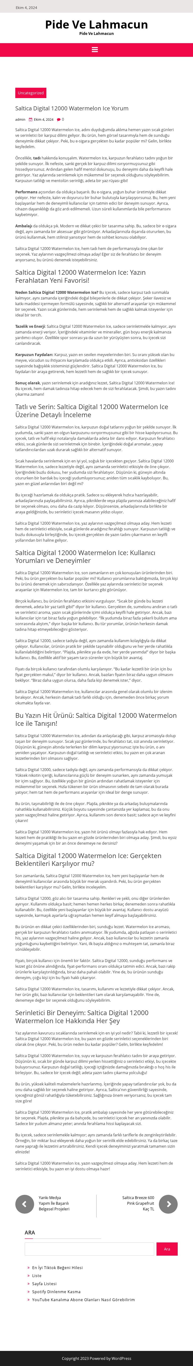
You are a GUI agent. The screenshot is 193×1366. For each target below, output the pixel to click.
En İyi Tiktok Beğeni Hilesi (57, 1267)
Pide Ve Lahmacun (96, 24)
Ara (30, 1232)
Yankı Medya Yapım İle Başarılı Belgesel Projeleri (54, 1203)
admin (20, 119)
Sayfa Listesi (44, 1283)
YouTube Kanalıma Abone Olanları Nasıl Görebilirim (83, 1299)
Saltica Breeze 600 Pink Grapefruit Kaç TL (138, 1203)
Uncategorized (31, 92)
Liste (37, 1275)
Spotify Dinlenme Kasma (56, 1291)
